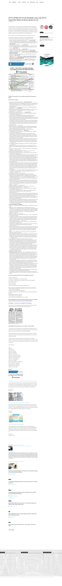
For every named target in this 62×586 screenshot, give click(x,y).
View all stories (51, 24)
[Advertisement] (31, 9)
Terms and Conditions (30, 0)
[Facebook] (46, 0)
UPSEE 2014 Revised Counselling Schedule (16, 424)
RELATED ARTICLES (12, 461)
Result (37, 2)
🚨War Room (41, 2)
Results (9, 522)
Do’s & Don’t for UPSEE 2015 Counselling (23, 303)
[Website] (14, 459)
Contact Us (35, 0)
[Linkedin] (48, 0)
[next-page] (8, 527)
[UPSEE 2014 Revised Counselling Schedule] (15, 422)
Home (16, 0)
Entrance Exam (32, 2)
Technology (24, 2)
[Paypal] (50, 0)
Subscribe (42, 45)
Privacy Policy (25, 0)
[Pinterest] (13, 23)
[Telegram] (19, 23)
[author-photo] (10, 450)
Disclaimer (22, 0)
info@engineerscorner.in (22, 573)
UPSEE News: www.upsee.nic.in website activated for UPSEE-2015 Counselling (22, 381)
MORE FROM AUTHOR (20, 461)
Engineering (14, 2)
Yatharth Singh (11, 21)
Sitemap (38, 0)
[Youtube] (53, 0)
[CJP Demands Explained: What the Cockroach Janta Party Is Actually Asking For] (23, 477)
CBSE (9, 511)
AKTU (28, 2)
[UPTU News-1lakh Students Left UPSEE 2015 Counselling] (15, 400)
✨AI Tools (19, 2)
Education (10, 468)
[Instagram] (47, 0)
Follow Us (41, 32)
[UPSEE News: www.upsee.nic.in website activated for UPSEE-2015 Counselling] (15, 378)
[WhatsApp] (15, 23)
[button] (52, 2)
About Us (19, 0)
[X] (51, 0)
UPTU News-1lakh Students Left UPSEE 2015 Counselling (18, 402)
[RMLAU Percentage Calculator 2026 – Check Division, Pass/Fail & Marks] (23, 519)
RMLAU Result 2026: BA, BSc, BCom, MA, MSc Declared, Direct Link (31, 554)
